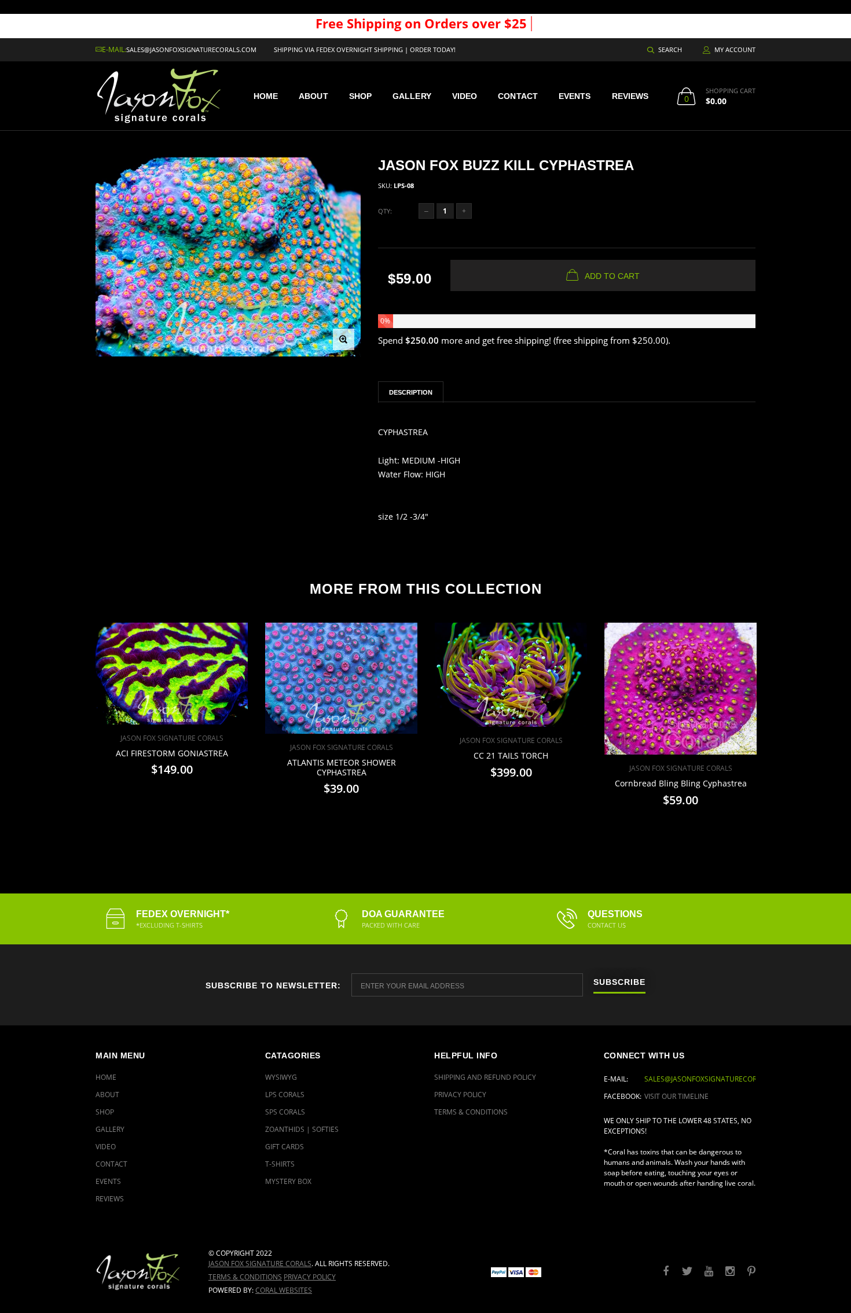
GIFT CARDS (284, 1147)
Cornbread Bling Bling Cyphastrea (681, 783)
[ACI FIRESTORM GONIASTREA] (172, 673)
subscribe (619, 982)
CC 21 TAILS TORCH (511, 755)
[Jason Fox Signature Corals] (143, 1272)
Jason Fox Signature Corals (259, 1263)
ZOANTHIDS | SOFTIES (302, 1129)
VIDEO (465, 96)
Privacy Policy (460, 1094)
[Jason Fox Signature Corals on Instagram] (730, 1271)
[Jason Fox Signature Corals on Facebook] (666, 1271)
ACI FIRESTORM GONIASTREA (172, 753)
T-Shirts (280, 1164)
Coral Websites (283, 1290)
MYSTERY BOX (288, 1181)
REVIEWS (630, 96)
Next (780, 720)
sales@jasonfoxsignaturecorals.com (191, 49)
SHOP (360, 96)
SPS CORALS (285, 1112)
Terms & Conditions (471, 1112)
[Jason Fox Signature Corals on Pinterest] (751, 1271)
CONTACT (518, 96)
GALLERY (412, 96)
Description (410, 392)
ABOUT (313, 96)
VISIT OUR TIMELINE (676, 1096)
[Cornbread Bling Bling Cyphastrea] (680, 689)
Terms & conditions (245, 1277)
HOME (266, 96)
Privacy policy (310, 1277)
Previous (70, 720)
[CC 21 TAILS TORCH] (511, 675)
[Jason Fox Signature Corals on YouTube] (709, 1271)
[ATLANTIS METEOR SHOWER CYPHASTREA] (341, 678)
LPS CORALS (285, 1094)
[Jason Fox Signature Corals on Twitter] (687, 1271)
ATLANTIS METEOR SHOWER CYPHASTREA (341, 767)
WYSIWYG (281, 1077)
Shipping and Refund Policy (485, 1077)
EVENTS (575, 96)
